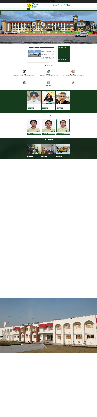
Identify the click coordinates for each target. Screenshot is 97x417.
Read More (51, 62)
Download (61, 9)
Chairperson (44, 106)
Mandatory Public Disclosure (39, 9)
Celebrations (29, 154)
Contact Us (68, 5)
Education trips (59, 154)
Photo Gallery (56, 9)
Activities (51, 9)
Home (28, 9)
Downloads (55, 5)
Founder (58, 106)
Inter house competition (46, 154)
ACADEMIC (46, 9)
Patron (29, 106)
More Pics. (29, 156)
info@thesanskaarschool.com (39, 1)
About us (32, 9)
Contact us (66, 9)
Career (61, 5)
